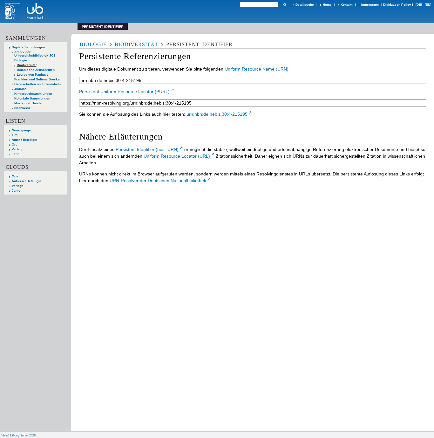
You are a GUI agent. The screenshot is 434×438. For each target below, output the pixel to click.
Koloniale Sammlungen (32, 98)
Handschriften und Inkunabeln (37, 84)
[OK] (284, 4)
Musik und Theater (28, 103)
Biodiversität (27, 65)
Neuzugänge (21, 130)
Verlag (17, 149)
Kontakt (346, 4)
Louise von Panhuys (33, 74)
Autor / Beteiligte (24, 139)
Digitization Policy (397, 4)
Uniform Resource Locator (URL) (177, 156)
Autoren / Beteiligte (26, 181)
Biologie (20, 60)
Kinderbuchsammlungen (33, 93)
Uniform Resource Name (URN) (256, 69)
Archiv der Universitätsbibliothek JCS (35, 53)
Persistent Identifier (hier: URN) (147, 149)
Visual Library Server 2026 (18, 435)
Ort (14, 144)
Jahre (16, 190)
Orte (15, 176)
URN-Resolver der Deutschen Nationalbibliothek (158, 180)
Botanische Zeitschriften (36, 70)
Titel (15, 135)
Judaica (20, 89)
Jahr (15, 154)
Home (327, 4)
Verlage (18, 186)
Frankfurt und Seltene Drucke (37, 79)
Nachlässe (22, 108)
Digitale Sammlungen (28, 47)
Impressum (370, 4)
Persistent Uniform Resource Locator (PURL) (124, 91)
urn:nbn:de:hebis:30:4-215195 (217, 114)
